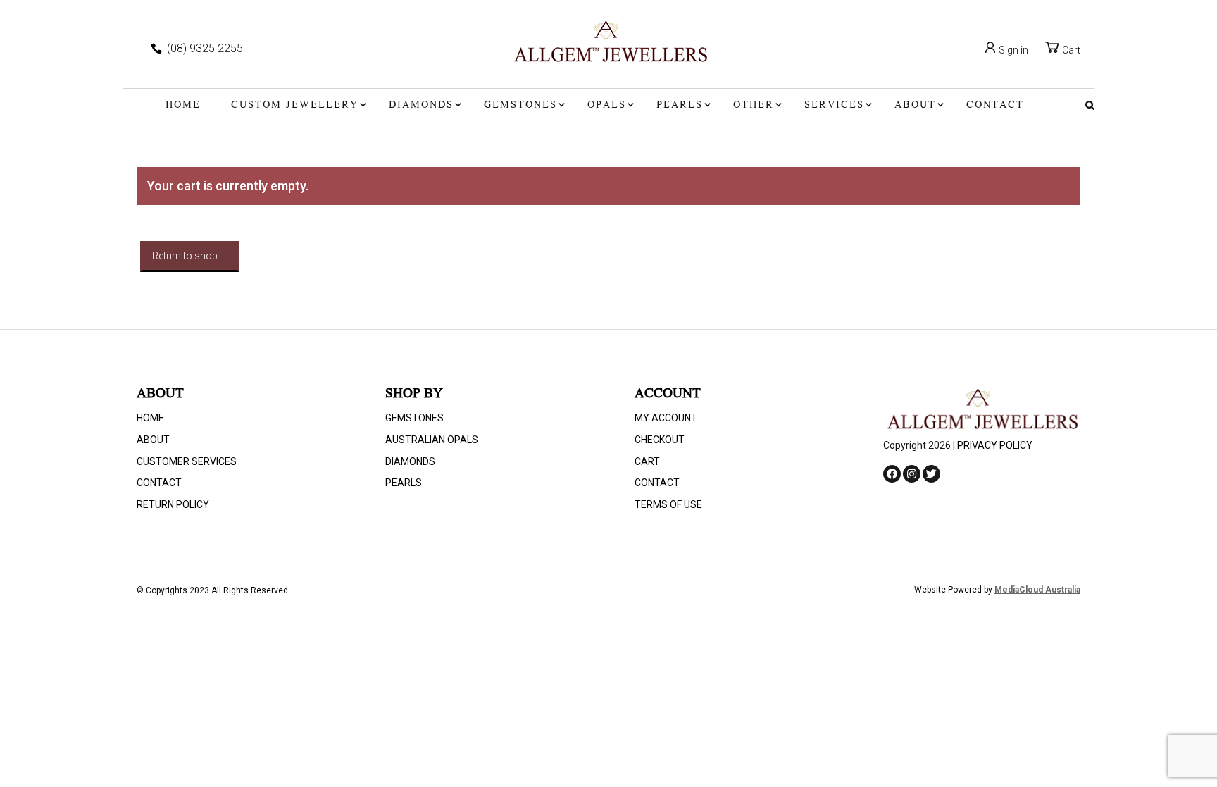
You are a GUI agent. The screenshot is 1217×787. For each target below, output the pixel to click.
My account (666, 417)
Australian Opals (431, 439)
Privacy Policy (994, 445)
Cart (1070, 50)
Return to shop (185, 255)
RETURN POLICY (173, 504)
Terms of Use (668, 504)
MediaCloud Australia (1037, 590)
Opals (606, 105)
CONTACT (995, 105)
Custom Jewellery (294, 105)
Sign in (1012, 50)
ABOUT (915, 105)
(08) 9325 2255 (205, 48)
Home (183, 105)
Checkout (660, 439)
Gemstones (520, 105)
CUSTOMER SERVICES (187, 461)
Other (753, 105)
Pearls (679, 105)
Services (834, 105)
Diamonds (421, 105)
